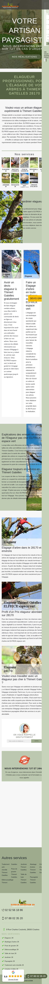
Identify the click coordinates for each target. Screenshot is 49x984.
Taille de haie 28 (10, 953)
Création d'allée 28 (11, 969)
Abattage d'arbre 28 (12, 942)
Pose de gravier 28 (11, 946)
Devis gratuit (38, 298)
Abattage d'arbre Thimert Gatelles (33, 868)
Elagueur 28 (9, 938)
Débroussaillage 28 (11, 949)
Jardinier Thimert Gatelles (24, 867)
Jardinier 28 (9, 957)
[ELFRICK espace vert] (10, 5)
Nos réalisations (24, 57)
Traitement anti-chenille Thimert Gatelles (5, 869)
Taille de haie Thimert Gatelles (24, 878)
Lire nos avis (13, 979)
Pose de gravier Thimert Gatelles (14, 873)
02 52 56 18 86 (14, 910)
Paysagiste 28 (10, 961)
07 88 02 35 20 (38, 976)
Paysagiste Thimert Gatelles (34, 879)
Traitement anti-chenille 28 (14, 965)
